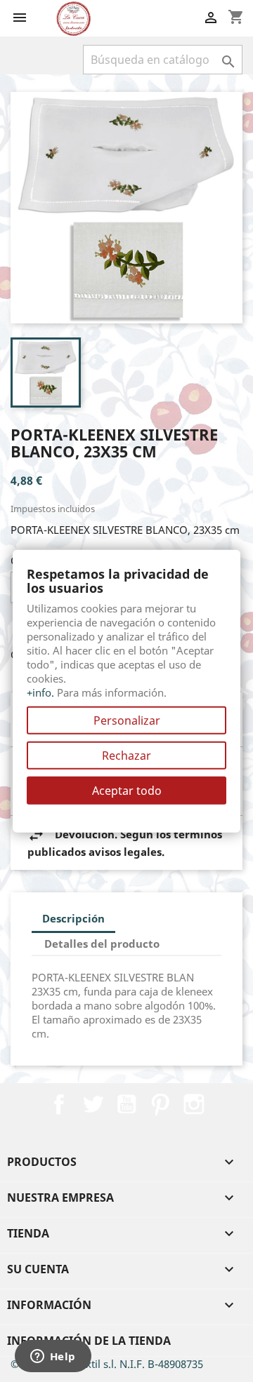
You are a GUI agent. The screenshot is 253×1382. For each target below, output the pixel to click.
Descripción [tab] (73, 918)
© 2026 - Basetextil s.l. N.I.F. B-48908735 (107, 1364)
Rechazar (126, 755)
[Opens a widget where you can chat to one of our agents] (52, 1357)
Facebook (59, 1104)
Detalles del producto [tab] (102, 944)
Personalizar (126, 719)
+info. (40, 692)
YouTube (126, 1104)
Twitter (93, 1104)
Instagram (194, 1104)
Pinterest (160, 1104)
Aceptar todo (127, 790)
